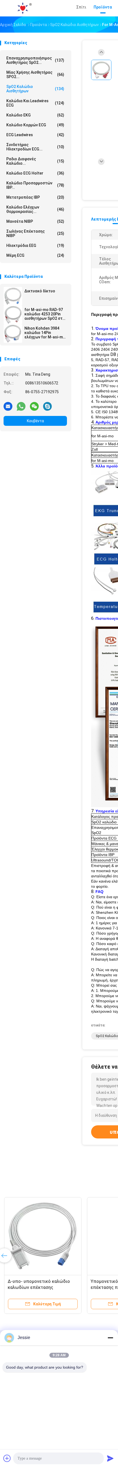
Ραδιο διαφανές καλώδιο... (35, 161)
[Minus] (110, 1337)
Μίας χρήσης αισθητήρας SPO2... (35, 74)
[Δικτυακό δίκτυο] (13, 296)
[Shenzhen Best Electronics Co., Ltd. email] (8, 406)
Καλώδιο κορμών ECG (35, 125)
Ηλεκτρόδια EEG (35, 245)
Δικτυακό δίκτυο (39, 291)
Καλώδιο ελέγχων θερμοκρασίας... (35, 209)
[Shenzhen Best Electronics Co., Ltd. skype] (47, 406)
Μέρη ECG (35, 255)
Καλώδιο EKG (35, 115)
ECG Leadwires (35, 135)
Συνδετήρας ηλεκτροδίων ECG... (35, 146)
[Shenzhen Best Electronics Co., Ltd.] (24, 8)
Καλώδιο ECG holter (35, 173)
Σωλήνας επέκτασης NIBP (35, 233)
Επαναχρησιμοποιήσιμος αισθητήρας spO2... (35, 60)
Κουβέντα (35, 421)
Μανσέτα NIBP (35, 221)
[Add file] (7, 1458)
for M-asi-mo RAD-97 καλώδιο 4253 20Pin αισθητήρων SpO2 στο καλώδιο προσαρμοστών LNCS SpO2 (44, 314)
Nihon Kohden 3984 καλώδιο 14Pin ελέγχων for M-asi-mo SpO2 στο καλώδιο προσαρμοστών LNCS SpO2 (44, 332)
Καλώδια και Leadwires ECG (35, 103)
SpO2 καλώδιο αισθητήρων (35, 88)
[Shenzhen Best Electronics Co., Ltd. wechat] (34, 406)
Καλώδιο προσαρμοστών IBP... (35, 185)
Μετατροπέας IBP (35, 197)
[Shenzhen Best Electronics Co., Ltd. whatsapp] (21, 406)
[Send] (110, 1458)
